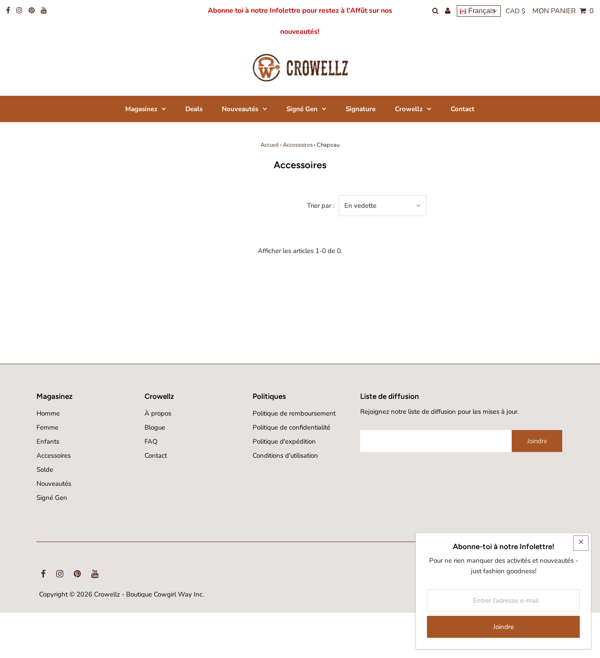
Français (480, 10)
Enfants (47, 441)
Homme (48, 413)
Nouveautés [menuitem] (240, 109)
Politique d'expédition (284, 441)
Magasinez (141, 109)
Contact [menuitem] (462, 109)
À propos (158, 413)
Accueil (269, 145)
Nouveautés (53, 483)
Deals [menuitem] (193, 109)
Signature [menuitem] (361, 109)
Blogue (155, 427)
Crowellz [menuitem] (409, 109)
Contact (156, 455)
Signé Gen (51, 497)
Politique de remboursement (294, 413)
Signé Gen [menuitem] (302, 109)
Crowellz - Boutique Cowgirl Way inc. (149, 594)
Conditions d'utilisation (285, 455)
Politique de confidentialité (291, 427)
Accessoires (298, 145)
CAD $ (515, 11)
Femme (47, 427)
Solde (44, 469)
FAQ (151, 441)
